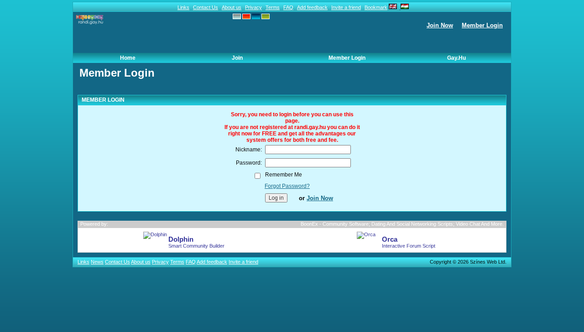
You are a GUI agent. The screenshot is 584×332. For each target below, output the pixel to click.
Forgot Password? (287, 186)
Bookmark (376, 7)
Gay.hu (456, 58)
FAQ (288, 7)
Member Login (482, 25)
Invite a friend (346, 7)
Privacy (253, 7)
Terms (273, 7)
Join (237, 58)
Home (128, 58)
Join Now (440, 25)
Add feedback (312, 7)
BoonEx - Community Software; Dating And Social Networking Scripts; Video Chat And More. (402, 224)
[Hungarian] (404, 7)
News (97, 262)
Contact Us (205, 7)
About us (231, 7)
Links (183, 7)
